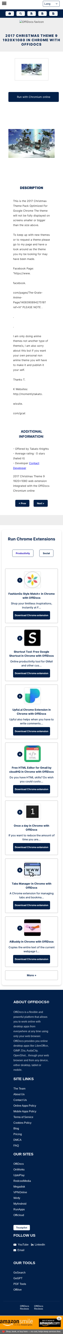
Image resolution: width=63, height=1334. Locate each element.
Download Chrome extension (31, 615)
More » (31, 975)
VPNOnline (20, 1192)
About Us (19, 1094)
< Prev (22, 503)
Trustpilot (21, 1227)
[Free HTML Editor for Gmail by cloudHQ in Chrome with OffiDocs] (33, 761)
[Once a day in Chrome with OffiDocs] (33, 819)
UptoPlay (19, 1175)
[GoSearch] (20, 13)
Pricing (17, 1134)
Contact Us (20, 1100)
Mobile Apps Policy (24, 1111)
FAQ (16, 1145)
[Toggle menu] (4, 4)
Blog (16, 1128)
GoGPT (18, 1278)
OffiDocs (18, 1163)
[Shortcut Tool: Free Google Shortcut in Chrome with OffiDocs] (33, 645)
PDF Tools (19, 1284)
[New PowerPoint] (53, 13)
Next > (40, 503)
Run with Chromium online (33, 97)
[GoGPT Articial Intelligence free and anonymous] (10, 13)
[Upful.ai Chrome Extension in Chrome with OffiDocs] (33, 703)
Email (20, 1250)
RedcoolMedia (22, 1181)
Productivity (23, 553)
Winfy (16, 1198)
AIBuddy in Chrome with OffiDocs (31, 941)
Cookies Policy (22, 1122)
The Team (19, 1088)
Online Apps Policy (24, 1105)
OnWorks (19, 1169)
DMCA (17, 1139)
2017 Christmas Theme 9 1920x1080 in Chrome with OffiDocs (31, 40)
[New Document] (31, 13)
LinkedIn (40, 1244)
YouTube (23, 1244)
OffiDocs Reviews (24, 1307)
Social (46, 553)
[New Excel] (42, 13)
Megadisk (19, 1186)
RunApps (19, 1209)
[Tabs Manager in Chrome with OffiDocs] (33, 877)
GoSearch (19, 1272)
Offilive (17, 1289)
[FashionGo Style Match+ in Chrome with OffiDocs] (33, 587)
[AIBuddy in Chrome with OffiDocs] (33, 935)
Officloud (18, 1215)
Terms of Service (23, 1117)
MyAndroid (19, 1203)
